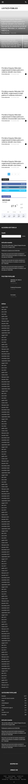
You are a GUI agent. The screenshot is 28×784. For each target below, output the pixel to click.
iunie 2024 (4, 367)
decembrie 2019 (6, 493)
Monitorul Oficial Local (15, 779)
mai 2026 (4, 314)
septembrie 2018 (6, 528)
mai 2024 (4, 370)
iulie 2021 (4, 449)
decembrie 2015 (6, 605)
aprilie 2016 (4, 596)
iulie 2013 (4, 673)
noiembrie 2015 (5, 608)
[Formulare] (5, 297)
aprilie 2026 (4, 316)
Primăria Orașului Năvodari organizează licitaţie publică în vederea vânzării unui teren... (13, 70)
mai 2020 (4, 482)
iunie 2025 (4, 340)
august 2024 (5, 363)
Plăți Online (23, 779)
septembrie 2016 (6, 584)
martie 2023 (5, 402)
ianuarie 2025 (5, 351)
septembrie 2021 (6, 444)
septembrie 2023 (6, 388)
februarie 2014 (5, 657)
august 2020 (5, 475)
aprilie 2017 (4, 568)
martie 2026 (5, 319)
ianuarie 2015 (5, 631)
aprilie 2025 (4, 344)
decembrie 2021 (6, 437)
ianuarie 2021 (5, 463)
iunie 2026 (4, 312)
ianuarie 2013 (5, 687)
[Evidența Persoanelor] (5, 289)
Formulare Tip (5, 779)
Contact (19, 777)
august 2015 (5, 615)
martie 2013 (5, 682)
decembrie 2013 (6, 661)
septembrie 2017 (6, 556)
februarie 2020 (5, 489)
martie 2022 (5, 430)
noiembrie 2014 (5, 636)
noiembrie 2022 (5, 412)
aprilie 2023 (4, 400)
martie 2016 (5, 598)
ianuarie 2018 (5, 547)
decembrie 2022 (6, 409)
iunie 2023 (4, 395)
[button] (2, 2)
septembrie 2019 (6, 500)
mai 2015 (4, 622)
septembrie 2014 (6, 640)
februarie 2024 (5, 377)
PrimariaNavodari (5, 33)
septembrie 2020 (6, 472)
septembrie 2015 (6, 612)
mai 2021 (4, 454)
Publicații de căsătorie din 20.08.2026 (11, 250)
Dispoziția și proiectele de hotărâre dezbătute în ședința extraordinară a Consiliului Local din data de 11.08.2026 (13, 262)
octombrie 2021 (6, 442)
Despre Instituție (11, 776)
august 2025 (5, 335)
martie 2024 (5, 374)
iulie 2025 (4, 337)
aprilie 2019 (4, 512)
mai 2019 (4, 510)
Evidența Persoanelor (16, 287)
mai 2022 (4, 426)
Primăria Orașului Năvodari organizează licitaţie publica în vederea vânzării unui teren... (13, 140)
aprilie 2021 (4, 456)
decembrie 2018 (6, 521)
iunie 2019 (4, 507)
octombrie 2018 (6, 526)
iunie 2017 (4, 563)
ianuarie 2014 (5, 659)
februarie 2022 (5, 433)
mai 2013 (4, 678)
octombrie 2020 (6, 470)
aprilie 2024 (4, 372)
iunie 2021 (4, 451)
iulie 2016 (4, 589)
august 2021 (5, 447)
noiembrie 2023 (5, 384)
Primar (5, 776)
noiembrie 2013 (5, 664)
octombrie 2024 (6, 358)
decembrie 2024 (6, 353)
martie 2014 (5, 654)
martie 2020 (5, 486)
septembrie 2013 (6, 668)
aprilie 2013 (4, 680)
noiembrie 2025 (5, 328)
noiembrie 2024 (5, 356)
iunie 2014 (4, 647)
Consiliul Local (20, 776)
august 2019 (5, 503)
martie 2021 (5, 458)
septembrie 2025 (6, 333)
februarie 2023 (5, 405)
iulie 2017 (4, 561)
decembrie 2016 (6, 577)
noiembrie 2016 (5, 580)
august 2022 (5, 419)
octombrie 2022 (6, 414)
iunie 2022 (4, 423)
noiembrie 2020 (5, 468)
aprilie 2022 (4, 428)
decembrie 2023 (6, 381)
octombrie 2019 (6, 498)
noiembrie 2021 (5, 440)
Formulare (13, 295)
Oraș (15, 777)
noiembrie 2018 (5, 524)
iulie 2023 (4, 393)
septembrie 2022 (6, 416)
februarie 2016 (5, 601)
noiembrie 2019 (5, 496)
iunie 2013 (4, 675)
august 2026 (5, 307)
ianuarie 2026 (5, 323)
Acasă (3, 6)
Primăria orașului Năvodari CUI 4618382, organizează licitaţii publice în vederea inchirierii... (13, 93)
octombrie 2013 (6, 666)
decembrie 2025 (6, 326)
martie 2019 (5, 514)
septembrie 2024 (6, 360)
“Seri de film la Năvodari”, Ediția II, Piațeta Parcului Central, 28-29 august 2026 (14, 246)
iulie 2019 (4, 505)
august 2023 (5, 391)
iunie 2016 (4, 591)
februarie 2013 (5, 685)
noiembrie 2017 (5, 552)
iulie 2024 (4, 365)
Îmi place (23, 184)
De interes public (9, 777)
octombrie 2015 (6, 610)
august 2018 (5, 531)
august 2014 (5, 643)
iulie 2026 (4, 309)
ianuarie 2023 (5, 407)
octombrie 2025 (6, 330)
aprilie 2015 (4, 624)
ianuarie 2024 (5, 379)
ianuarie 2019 (5, 519)
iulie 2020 (4, 477)
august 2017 (5, 559)
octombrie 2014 (6, 638)
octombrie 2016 (6, 582)
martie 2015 (5, 626)
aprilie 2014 (4, 652)
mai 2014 (4, 650)
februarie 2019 (5, 517)
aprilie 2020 (4, 484)
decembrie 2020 (6, 465)
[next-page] (18, 174)
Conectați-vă (22, 187)
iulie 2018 (4, 533)
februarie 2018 (5, 545)
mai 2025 (4, 342)
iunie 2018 (4, 535)
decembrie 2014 (6, 633)
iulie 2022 (4, 421)
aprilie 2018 (4, 540)
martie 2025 (5, 347)
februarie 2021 (5, 461)
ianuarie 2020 (5, 491)
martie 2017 (5, 570)
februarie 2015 (5, 629)
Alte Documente (9, 6)
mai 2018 (4, 538)
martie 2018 (5, 542)
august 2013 (5, 671)
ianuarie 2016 (5, 603)
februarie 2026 (5, 321)
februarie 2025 (5, 349)
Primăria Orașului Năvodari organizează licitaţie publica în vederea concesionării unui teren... (14, 117)
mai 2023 (4, 398)
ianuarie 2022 (5, 435)
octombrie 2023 (6, 386)
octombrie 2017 (6, 554)
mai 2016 (4, 594)
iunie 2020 (4, 479)
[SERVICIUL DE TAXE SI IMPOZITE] (5, 282)
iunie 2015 (4, 619)
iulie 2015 (4, 617)
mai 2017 (4, 566)
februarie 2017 (5, 573)
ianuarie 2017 (5, 575)
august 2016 (5, 587)
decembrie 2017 (6, 549)
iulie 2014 (4, 645)
